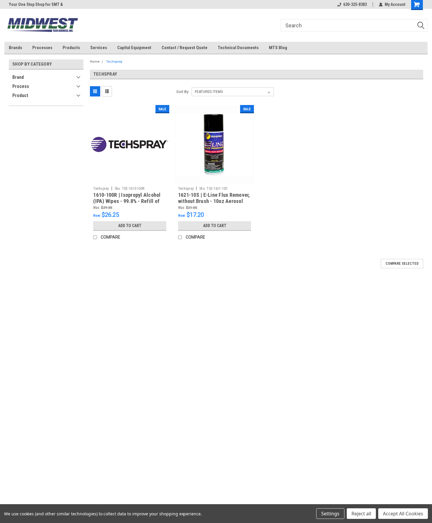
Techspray (114, 62)
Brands (15, 47)
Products (71, 47)
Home (95, 62)
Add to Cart (129, 225)
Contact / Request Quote (184, 47)
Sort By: (182, 91)
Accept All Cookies (403, 513)
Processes (42, 47)
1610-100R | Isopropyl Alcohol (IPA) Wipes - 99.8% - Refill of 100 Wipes (126, 201)
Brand (18, 77)
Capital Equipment (134, 47)
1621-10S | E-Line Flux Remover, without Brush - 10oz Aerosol (214, 198)
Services (98, 47)
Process (20, 86)
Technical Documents (238, 47)
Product (20, 95)
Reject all (361, 513)
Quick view (130, 179)
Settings (330, 513)
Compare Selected (402, 264)
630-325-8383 (355, 4)
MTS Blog (278, 47)
